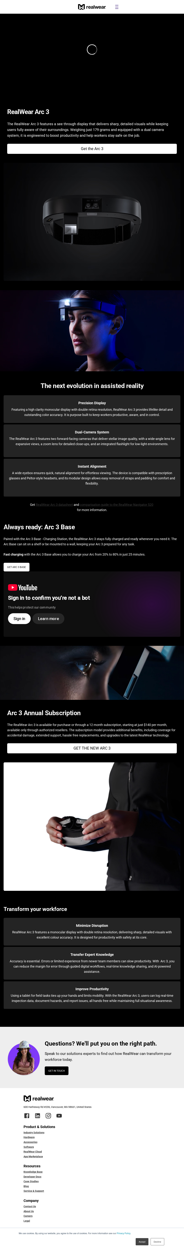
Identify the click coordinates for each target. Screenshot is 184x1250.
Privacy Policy (123, 1233)
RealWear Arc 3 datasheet (54, 505)
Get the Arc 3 (92, 148)
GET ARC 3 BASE (16, 567)
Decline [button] (157, 1241)
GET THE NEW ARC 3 (92, 748)
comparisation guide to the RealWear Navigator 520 (116, 505)
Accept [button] (142, 1241)
